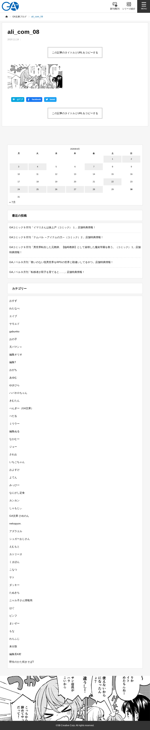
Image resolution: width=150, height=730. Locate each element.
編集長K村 (15, 654)
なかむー (14, 439)
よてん (13, 477)
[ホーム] (6, 16)
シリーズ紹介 (58, 686)
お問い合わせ (111, 712)
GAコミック (64, 693)
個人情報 (91, 712)
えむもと (14, 546)
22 (112, 182)
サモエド (14, 323)
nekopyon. (15, 523)
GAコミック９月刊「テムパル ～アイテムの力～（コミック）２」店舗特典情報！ (56, 237)
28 (94, 189)
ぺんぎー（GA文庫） (21, 408)
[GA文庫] (10, 6)
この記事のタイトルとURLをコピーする (75, 52)
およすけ (14, 469)
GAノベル (127, 686)
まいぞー (14, 623)
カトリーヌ (15, 554)
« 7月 (12, 202)
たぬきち (14, 592)
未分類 (13, 646)
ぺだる (13, 415)
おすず (13, 300)
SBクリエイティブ (45, 706)
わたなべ (14, 308)
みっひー (14, 485)
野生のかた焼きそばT (21, 661)
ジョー (13, 446)
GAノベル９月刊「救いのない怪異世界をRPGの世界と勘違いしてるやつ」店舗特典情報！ (61, 262)
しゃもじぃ (15, 508)
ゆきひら (14, 385)
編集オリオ (15, 354)
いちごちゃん (17, 462)
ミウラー (14, 423)
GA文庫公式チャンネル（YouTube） (86, 706)
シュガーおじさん (19, 538)
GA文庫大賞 (106, 686)
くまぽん (14, 561)
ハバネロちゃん (18, 392)
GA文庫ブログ (83, 686)
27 (75, 189)
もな (11, 631)
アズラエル (15, 531)
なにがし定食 (17, 492)
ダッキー (14, 584)
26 (56, 189)
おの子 (13, 339)
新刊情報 (14, 686)
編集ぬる (14, 431)
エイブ (13, 316)
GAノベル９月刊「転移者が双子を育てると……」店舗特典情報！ (47, 272)
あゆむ (13, 377)
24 (19, 189)
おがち (13, 369)
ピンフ (13, 615)
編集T (12, 362)
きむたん (14, 400)
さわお (13, 454)
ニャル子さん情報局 (20, 600)
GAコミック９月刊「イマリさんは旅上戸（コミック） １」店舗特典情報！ (52, 227)
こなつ (13, 569)
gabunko (14, 331)
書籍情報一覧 (35, 686)
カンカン (14, 500)
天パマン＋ (15, 346)
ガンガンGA (86, 693)
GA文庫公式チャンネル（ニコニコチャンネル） (49, 712)
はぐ (11, 608)
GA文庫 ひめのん (19, 515)
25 (37, 189)
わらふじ (14, 638)
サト (11, 577)
